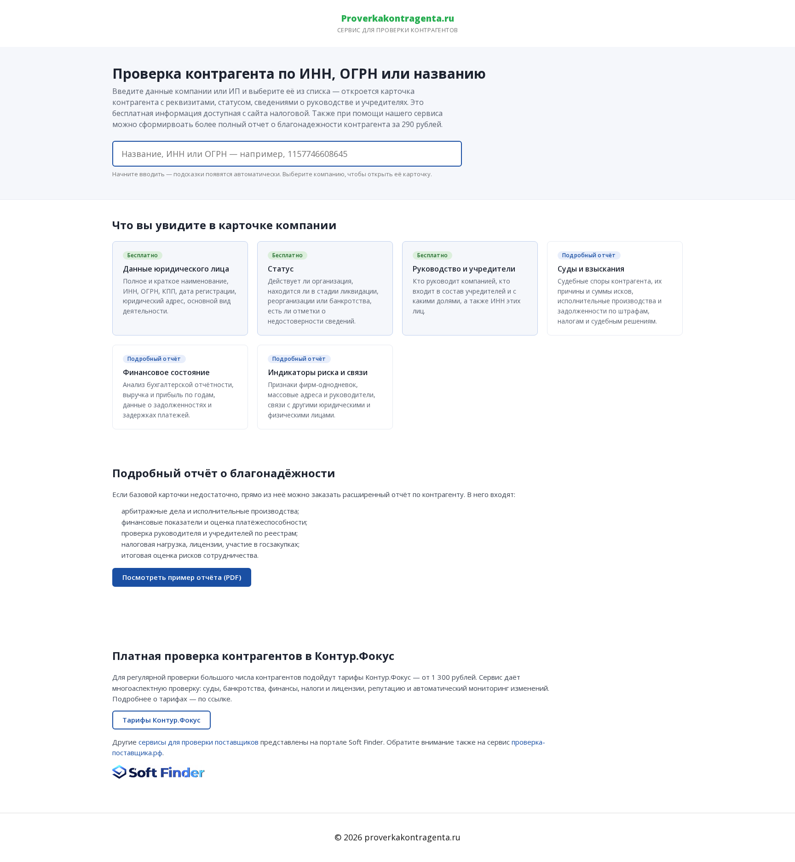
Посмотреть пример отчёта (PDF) (181, 577)
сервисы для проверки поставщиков (198, 741)
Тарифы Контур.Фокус (161, 719)
